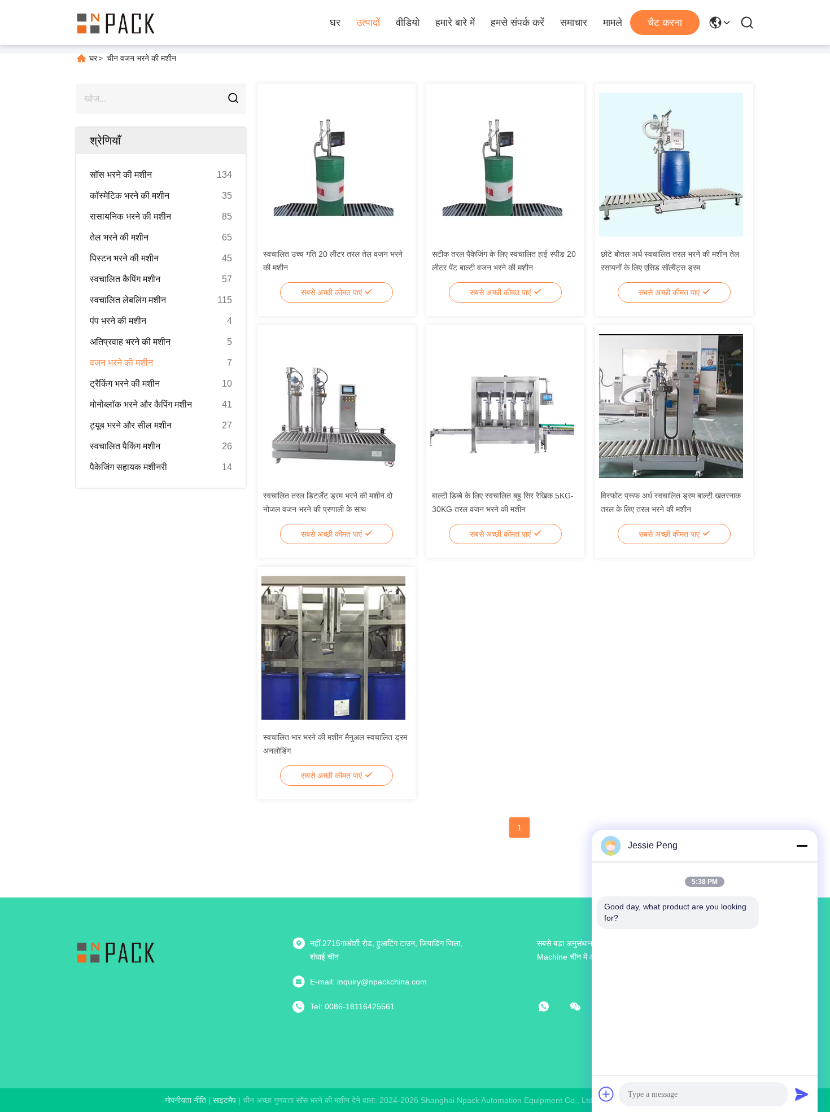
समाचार (573, 22)
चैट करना (665, 22)
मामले (612, 22)
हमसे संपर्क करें (517, 22)
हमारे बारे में (455, 22)
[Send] (802, 1094)
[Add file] (606, 1094)
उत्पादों (368, 22)
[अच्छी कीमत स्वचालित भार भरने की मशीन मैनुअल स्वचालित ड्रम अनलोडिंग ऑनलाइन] (333, 646)
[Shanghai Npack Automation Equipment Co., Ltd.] (115, 22)
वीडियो (408, 22)
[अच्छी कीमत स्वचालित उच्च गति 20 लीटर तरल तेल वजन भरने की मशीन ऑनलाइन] (333, 163)
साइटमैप (224, 1100)
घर (335, 22)
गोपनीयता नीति (185, 1100)
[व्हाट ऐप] (551, 1006)
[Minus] (802, 845)
